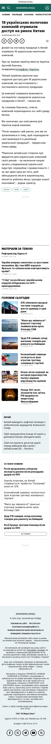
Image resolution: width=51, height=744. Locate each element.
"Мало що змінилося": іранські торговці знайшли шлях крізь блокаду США (33, 325)
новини (6, 14)
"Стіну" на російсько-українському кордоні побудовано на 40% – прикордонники (22, 283)
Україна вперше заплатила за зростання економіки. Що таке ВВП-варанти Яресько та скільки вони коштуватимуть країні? (25, 267)
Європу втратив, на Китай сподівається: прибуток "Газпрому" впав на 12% (24, 483)
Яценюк (7, 189)
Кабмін (25, 189)
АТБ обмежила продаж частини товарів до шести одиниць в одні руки (34, 307)
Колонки (28, 14)
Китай (16, 189)
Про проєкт (34, 623)
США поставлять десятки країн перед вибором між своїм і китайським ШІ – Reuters (22, 445)
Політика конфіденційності (25, 627)
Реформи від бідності (14, 253)
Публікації (17, 14)
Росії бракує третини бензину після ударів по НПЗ (24, 527)
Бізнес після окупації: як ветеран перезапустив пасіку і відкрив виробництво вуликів (35, 376)
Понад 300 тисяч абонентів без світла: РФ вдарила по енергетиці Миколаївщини (33, 395)
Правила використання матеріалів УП (25, 630)
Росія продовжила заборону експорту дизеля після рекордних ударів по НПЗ (24, 471)
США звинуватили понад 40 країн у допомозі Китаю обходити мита (25, 435)
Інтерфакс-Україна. (27, 69)
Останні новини (13, 464)
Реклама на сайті (19, 623)
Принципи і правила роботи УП (25, 634)
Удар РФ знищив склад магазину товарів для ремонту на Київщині (34, 341)
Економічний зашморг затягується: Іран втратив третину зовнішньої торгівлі (33, 359)
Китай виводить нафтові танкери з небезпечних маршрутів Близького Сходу (24, 425)
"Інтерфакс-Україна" (35, 650)
